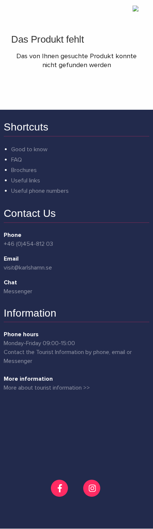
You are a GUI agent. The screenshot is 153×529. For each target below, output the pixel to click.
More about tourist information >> (47, 387)
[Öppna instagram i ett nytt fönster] (92, 494)
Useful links (25, 180)
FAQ (16, 159)
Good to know (29, 149)
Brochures (24, 170)
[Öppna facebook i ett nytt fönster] (60, 488)
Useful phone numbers (40, 191)
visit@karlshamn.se (28, 267)
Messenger (18, 291)
